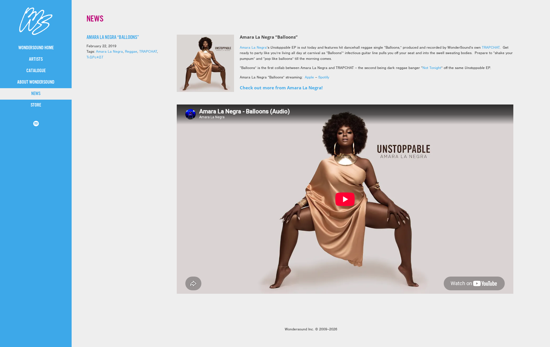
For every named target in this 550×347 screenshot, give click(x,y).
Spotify (323, 77)
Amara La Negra (109, 51)
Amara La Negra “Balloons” (113, 37)
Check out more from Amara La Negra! (281, 87)
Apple (309, 77)
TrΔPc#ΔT (95, 57)
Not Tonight (432, 67)
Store (36, 105)
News (35, 94)
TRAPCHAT (148, 51)
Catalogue (36, 71)
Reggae (131, 51)
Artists (36, 59)
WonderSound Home (36, 48)
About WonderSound (35, 82)
